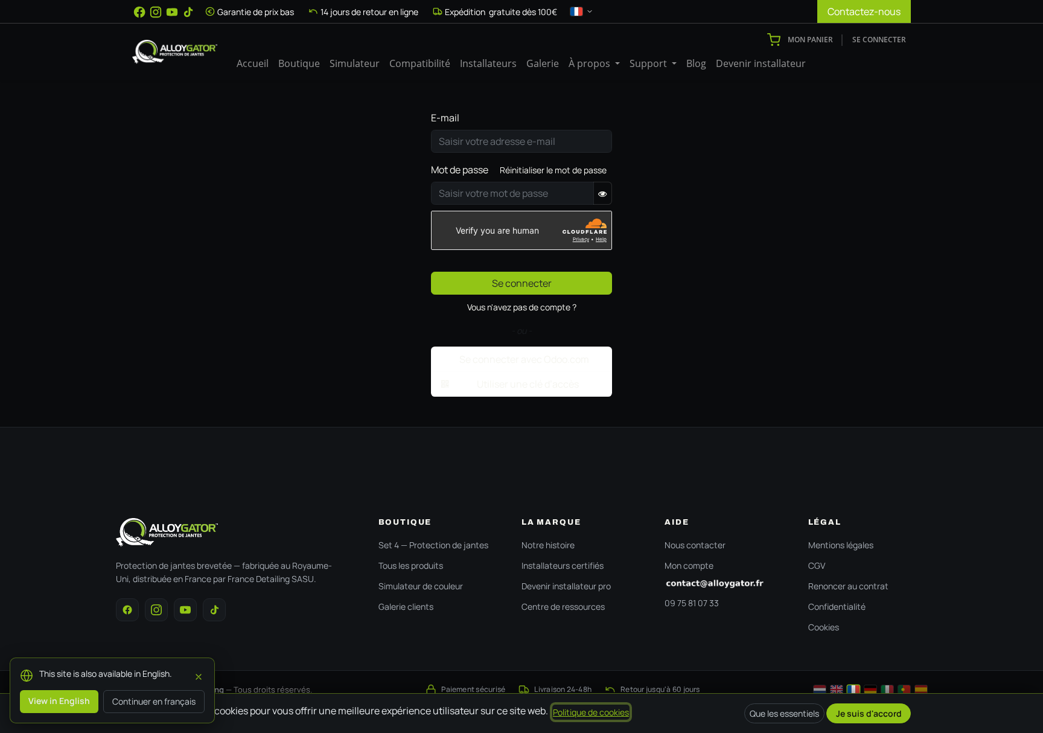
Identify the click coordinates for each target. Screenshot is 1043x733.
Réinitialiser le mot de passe (553, 170)
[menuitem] (252, 63)
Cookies (823, 627)
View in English (59, 700)
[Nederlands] (820, 689)
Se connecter (879, 39)
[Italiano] (887, 689)
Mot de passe (459, 169)
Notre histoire (548, 545)
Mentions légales (840, 545)
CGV (816, 565)
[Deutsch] (870, 689)
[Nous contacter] (724, 583)
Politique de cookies (591, 712)
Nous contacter (695, 545)
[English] (837, 689)
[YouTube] (172, 12)
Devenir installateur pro (566, 586)
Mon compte (689, 565)
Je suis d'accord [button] (869, 713)
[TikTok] (188, 12)
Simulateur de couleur (420, 586)
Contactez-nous (864, 11)
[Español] (921, 689)
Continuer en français (154, 701)
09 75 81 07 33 (692, 603)
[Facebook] (139, 12)
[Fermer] (199, 675)
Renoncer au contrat (848, 586)
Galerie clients (405, 606)
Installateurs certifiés (563, 565)
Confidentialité (837, 606)
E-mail (445, 117)
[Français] (853, 689)
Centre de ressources (563, 606)
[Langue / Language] (582, 11)
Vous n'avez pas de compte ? (521, 307)
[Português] (904, 689)
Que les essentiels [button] (784, 713)
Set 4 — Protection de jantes (433, 545)
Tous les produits (410, 565)
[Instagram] (155, 12)
